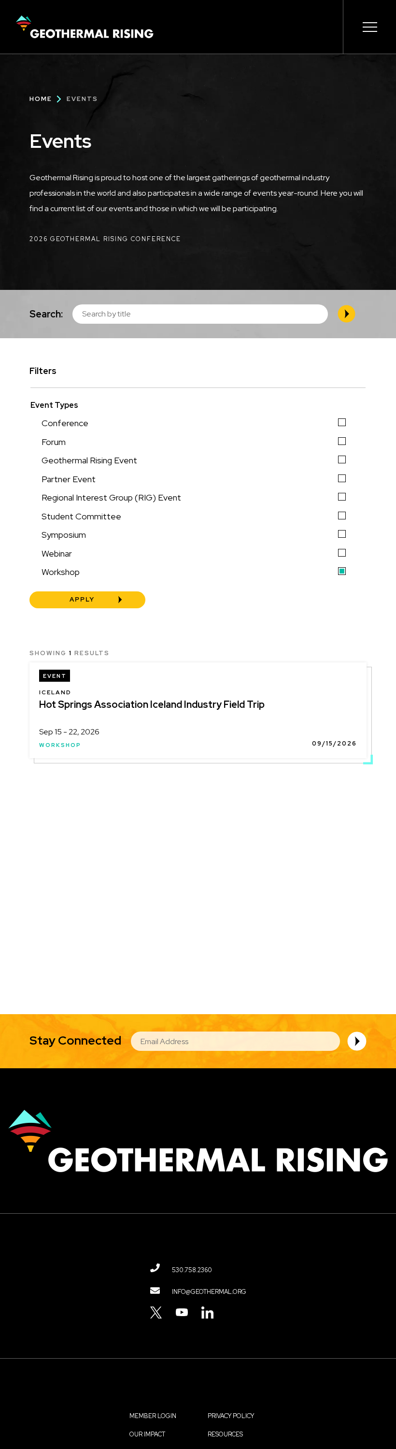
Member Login (152, 1416)
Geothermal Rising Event (89, 460)
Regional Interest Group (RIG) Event (111, 497)
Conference (65, 423)
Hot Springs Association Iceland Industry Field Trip (152, 704)
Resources (225, 1434)
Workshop (61, 571)
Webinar (57, 553)
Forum (54, 441)
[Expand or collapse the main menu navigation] (369, 27)
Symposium (64, 534)
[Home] (84, 27)
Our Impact (147, 1434)
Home (40, 99)
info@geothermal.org (209, 1292)
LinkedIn (207, 1312)
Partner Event (69, 479)
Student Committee (81, 516)
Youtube (182, 1312)
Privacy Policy (231, 1416)
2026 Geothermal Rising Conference (105, 239)
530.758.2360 (192, 1270)
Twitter (156, 1312)
